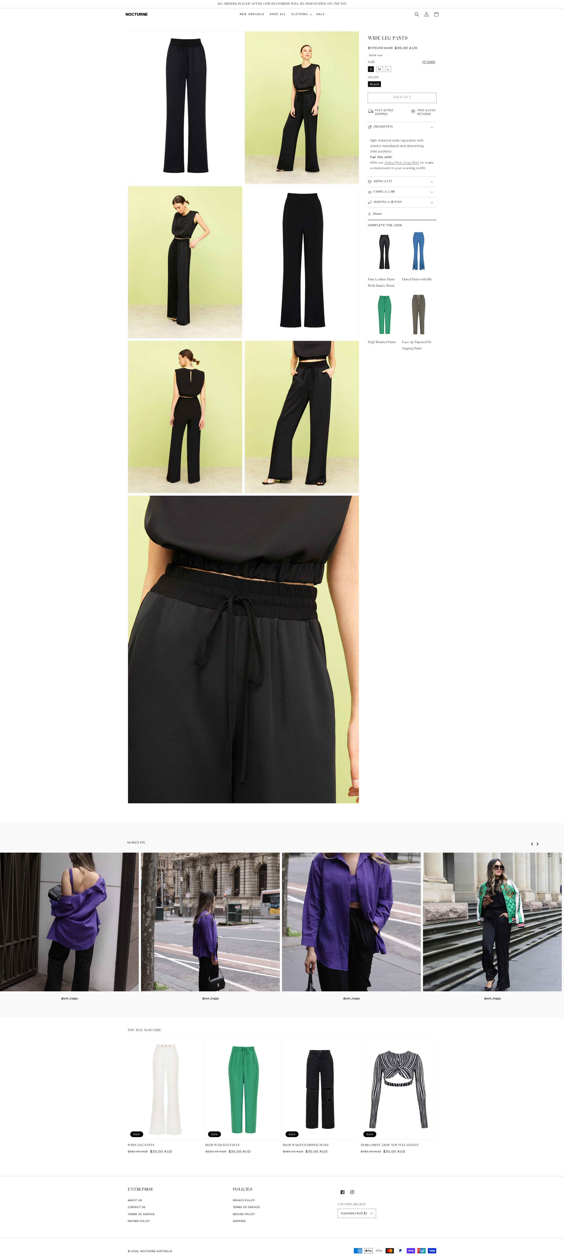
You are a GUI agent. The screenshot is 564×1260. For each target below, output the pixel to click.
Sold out (402, 97)
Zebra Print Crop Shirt (401, 162)
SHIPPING (239, 1221)
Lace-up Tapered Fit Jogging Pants (416, 345)
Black (374, 84)
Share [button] (377, 213)
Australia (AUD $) (354, 1213)
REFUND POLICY (244, 1214)
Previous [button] (533, 846)
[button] (417, 14)
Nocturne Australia (156, 1251)
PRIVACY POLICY (244, 1200)
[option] (210, 926)
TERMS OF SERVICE (246, 1207)
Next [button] (538, 846)
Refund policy (139, 1221)
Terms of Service (141, 1214)
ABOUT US (135, 1200)
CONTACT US (136, 1207)
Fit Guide (429, 61)
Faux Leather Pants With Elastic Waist (381, 283)
